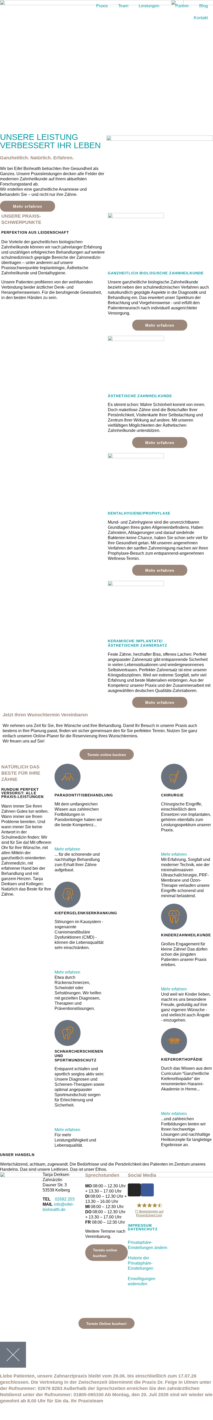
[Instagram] (134, 1189)
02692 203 (65, 1199)
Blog (203, 6)
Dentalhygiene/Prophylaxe (139, 513)
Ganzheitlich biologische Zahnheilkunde (156, 273)
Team (123, 6)
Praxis (102, 6)
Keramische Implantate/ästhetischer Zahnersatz (137, 643)
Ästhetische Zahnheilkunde (140, 396)
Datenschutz (143, 1229)
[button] (80, 843)
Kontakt (201, 18)
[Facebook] (147, 1189)
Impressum (140, 1225)
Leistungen (149, 6)
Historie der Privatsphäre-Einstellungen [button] (140, 1263)
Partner (182, 6)
